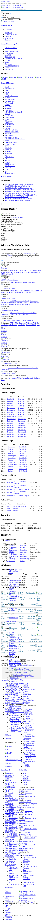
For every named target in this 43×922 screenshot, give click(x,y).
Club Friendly (13, 618)
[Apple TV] (21, 77)
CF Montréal (15, 701)
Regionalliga (22, 427)
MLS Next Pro (13, 868)
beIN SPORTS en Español (13, 112)
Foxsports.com (23, 292)
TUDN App (4, 325)
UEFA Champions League (13, 58)
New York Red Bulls (16, 690)
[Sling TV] (12, 77)
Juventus (11, 650)
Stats (2, 235)
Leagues (7, 561)
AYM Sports (13, 846)
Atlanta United (29, 729)
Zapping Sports (13, 884)
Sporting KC (29, 766)
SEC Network (13, 875)
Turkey (10, 255)
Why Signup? (31, 660)
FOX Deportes (13, 836)
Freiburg (10, 421)
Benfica (11, 657)
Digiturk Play (5, 340)
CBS (10, 801)
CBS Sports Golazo (15, 854)
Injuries (3, 241)
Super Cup (4, 356)
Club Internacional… (16, 679)
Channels (8, 738)
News (6, 891)
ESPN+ (11, 816)
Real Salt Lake (14, 719)
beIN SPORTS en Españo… (18, 823)
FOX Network (14, 291)
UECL (7, 900)
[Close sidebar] (1, 204)
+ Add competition (11, 48)
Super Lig (4, 268)
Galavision (22, 323)
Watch (3, 233)
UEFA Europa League (12, 66)
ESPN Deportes (14, 812)
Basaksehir (10, 399)
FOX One (12, 862)
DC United (14, 696)
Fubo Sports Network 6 (23, 304)
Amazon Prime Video (15, 843)
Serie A (11, 589)
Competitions (5, 44)
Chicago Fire (14, 681)
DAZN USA (13, 830)
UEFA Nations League (8, 288)
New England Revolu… (18, 683)
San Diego (28, 757)
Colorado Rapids (15, 717)
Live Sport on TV (28, 882)
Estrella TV (12, 859)
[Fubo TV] (4, 77)
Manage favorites (8, 21)
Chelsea (11, 634)
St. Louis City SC (15, 715)
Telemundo (12, 832)
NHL (33, 884)
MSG (10, 870)
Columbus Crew (30, 736)
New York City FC (16, 688)
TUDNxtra (21, 325)
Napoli (11, 655)
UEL (6, 898)
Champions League (15, 580)
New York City (29, 720)
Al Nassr (11, 668)
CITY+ (11, 857)
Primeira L (8, 916)
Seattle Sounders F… (17, 728)
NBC (10, 805)
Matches (7, 540)
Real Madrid (13, 646)
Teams (7, 624)
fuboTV (11, 825)
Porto (10, 659)
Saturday (11, 552)
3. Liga (20, 416)
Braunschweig (11, 416)
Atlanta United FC (17, 697)
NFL (28, 884)
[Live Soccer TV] (7, 1)
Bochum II (10, 427)
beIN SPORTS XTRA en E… (18, 850)
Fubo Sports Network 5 (8, 304)
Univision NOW (31, 325)
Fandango (12, 861)
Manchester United (15, 639)
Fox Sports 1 (13, 814)
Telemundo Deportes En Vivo (27, 313)
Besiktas (10, 401)
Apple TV (12, 819)
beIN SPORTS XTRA (16, 848)
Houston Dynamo (15, 708)
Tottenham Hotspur (15, 641)
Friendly (15, 508)
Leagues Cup (13, 608)
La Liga (11, 588)
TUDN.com (13, 325)
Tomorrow (12, 550)
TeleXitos (12, 879)
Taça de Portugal (14, 597)
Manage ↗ (8, 25)
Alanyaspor (11, 414)
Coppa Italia (12, 600)
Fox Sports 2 (13, 818)
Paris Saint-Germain (15, 664)
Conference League (15, 584)
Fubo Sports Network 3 (15, 303)
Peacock (11, 839)
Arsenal (11, 632)
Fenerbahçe (12, 666)
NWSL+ (11, 871)
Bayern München (14, 661)
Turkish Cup (5, 360)
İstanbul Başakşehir (17, 217)
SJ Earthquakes (29, 745)
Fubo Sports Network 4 (31, 303)
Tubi (10, 880)
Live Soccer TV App (29, 857)
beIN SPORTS (13, 800)
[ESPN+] (4, 79)
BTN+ (11, 852)
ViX (10, 882)
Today (11, 548)
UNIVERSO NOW (16, 314)
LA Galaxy (14, 726)
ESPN (11, 803)
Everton (11, 643)
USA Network (13, 828)
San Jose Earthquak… (17, 712)
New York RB (28, 722)
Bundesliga (12, 591)
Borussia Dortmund (15, 663)
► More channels (6, 176)
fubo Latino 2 (13, 864)
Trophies (3, 237)
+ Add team (8, 29)
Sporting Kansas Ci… (18, 731)
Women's (8, 893)
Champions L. (9, 896)
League (5, 17)
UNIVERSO (13, 834)
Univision (12, 837)
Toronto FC (14, 694)
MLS (6, 903)
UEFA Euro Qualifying (19, 506)
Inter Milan (12, 652)
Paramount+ (12, 821)
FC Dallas (13, 713)
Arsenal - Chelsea (29, 838)
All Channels (9, 887)
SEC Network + (14, 877)
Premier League (14, 586)
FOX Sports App (12, 292)
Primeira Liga (13, 595)
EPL (6, 907)
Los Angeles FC (15, 710)
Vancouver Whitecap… (17, 706)
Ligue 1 (11, 593)
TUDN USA (13, 827)
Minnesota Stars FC (17, 722)
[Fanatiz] (38, 77)
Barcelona (12, 645)
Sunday (11, 553)
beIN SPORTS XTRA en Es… (15, 139)
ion (10, 866)
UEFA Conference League (9, 280)
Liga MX (12, 610)
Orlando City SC (15, 692)
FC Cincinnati (14, 687)
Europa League (13, 582)
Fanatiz (11, 798)
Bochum (10, 425)
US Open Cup (13, 571)
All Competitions (10, 621)
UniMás (35, 323)
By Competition (14, 262)
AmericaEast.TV (14, 845)
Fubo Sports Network (22, 301)
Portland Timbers (15, 721)
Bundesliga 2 (22, 419)
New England (28, 714)
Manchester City (14, 638)
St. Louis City (28, 748)
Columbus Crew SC (17, 703)
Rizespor (10, 412)
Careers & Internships (29, 866)
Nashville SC (14, 678)
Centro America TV (15, 855)
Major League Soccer (15, 569)
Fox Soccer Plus (14, 810)
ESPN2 (11, 809)
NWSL (11, 573)
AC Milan (12, 654)
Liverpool (12, 636)
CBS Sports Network (15, 807)
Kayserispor (11, 408)
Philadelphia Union (17, 699)
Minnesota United (30, 756)
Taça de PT (8, 918)
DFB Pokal (12, 598)
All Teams (8, 735)
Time (12, 17)
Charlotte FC (14, 685)
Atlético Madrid (14, 648)
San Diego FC (15, 724)
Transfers (4, 239)
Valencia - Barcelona (30, 836)
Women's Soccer (28, 855)
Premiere (11, 873)
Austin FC (14, 730)
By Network (5, 262)
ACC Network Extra (15, 841)
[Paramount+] (29, 77)
